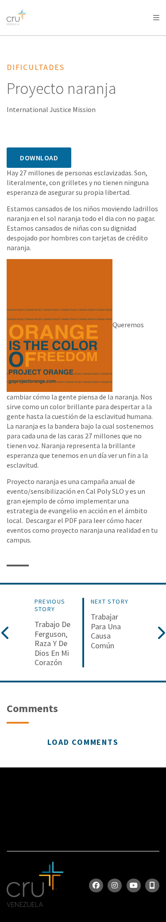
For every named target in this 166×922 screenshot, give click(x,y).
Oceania (77, 40)
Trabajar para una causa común (106, 631)
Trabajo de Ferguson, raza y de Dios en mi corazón (52, 643)
